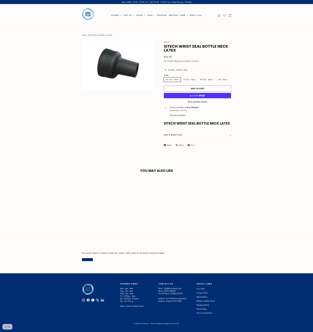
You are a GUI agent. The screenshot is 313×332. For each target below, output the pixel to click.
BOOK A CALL (196, 15)
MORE (183, 15)
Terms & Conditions (204, 313)
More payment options (197, 101)
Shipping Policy (203, 305)
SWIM (150, 15)
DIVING (140, 15)
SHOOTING (162, 15)
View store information (177, 115)
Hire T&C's (201, 289)
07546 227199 (176, 293)
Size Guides (202, 309)
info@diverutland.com (172, 288)
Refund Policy (202, 297)
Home (84, 35)
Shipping (177, 61)
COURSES (115, 15)
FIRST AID (128, 15)
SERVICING (174, 15)
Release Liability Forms (206, 301)
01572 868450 (169, 291)
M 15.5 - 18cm (206, 79)
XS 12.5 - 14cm (172, 79)
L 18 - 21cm (222, 79)
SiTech (167, 42)
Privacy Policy (202, 293)
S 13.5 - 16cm (190, 79)
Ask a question (173, 135)
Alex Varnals (175, 323)
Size (166, 75)
